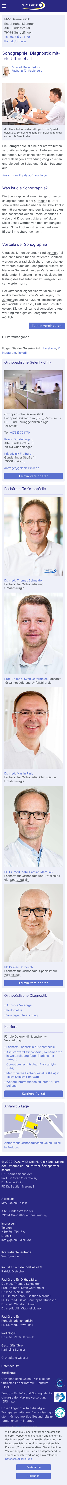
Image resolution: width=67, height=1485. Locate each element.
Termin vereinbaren (47, 325)
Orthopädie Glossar (14, 1357)
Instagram (9, 352)
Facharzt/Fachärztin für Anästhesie (30, 1047)
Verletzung (42, 295)
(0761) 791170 (20, 432)
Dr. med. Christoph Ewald (18, 1304)
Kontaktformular (15, 41)
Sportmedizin (19, 879)
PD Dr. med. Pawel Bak (17, 1325)
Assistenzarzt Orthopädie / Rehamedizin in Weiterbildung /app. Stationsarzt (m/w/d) (34, 1055)
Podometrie (14, 1010)
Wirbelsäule (12, 975)
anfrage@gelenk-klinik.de (21, 468)
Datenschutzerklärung (18, 1458)
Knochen (23, 218)
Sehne (20, 132)
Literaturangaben (17, 337)
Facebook (49, 348)
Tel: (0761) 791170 (17, 37)
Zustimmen (33, 1467)
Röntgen (38, 313)
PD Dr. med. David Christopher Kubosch (28, 1300)
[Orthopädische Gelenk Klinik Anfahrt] (33, 389)
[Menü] (4, 7)
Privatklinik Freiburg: (18, 453)
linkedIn (23, 352)
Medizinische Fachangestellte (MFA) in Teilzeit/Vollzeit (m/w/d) (32, 1075)
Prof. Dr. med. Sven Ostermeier (25, 679)
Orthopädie (42, 201)
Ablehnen (34, 1475)
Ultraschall (14, 129)
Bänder (35, 132)
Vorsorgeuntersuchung (22, 1015)
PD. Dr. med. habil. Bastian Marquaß (26, 1296)
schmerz (52, 252)
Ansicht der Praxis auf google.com (25, 175)
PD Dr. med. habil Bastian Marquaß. (28, 872)
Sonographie (17, 146)
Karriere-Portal (33, 1093)
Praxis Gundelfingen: (18, 439)
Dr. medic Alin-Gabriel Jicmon (21, 1308)
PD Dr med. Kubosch (18, 967)
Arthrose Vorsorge (19, 1005)
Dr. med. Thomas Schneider (23, 580)
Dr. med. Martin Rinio (18, 773)
